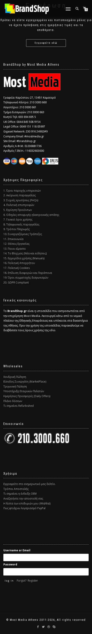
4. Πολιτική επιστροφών (18, 205)
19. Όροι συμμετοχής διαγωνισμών (25, 277)
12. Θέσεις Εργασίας (16, 244)
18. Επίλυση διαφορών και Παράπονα (27, 273)
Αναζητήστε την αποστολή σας (23, 498)
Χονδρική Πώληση (14, 377)
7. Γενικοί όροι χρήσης (17, 219)
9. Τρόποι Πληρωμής (16, 229)
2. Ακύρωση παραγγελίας (19, 195)
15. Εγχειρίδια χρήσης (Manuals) (23, 258)
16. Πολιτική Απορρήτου (19, 263)
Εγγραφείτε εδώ (46, 42)
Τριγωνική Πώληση (15, 386)
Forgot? (21, 580)
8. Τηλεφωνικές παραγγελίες (21, 224)
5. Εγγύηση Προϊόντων (17, 210)
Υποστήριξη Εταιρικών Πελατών (23, 391)
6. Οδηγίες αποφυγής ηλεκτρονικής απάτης (31, 215)
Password (10, 564)
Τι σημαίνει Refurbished (18, 406)
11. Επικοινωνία (13, 239)
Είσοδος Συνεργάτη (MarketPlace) (24, 381)
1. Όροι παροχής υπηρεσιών (22, 191)
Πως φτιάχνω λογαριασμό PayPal (24, 508)
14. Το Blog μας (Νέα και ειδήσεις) (25, 253)
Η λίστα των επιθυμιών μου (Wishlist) (26, 503)
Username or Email (16, 550)
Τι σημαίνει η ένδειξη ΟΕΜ (20, 494)
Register (33, 580)
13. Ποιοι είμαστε (14, 249)
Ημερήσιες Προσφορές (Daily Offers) (26, 396)
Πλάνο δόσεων (12, 401)
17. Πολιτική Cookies (16, 268)
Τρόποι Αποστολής (16, 489)
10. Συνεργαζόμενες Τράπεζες (22, 234)
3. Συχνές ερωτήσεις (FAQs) (20, 200)
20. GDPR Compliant (16, 282)
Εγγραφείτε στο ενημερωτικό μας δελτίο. (29, 484)
